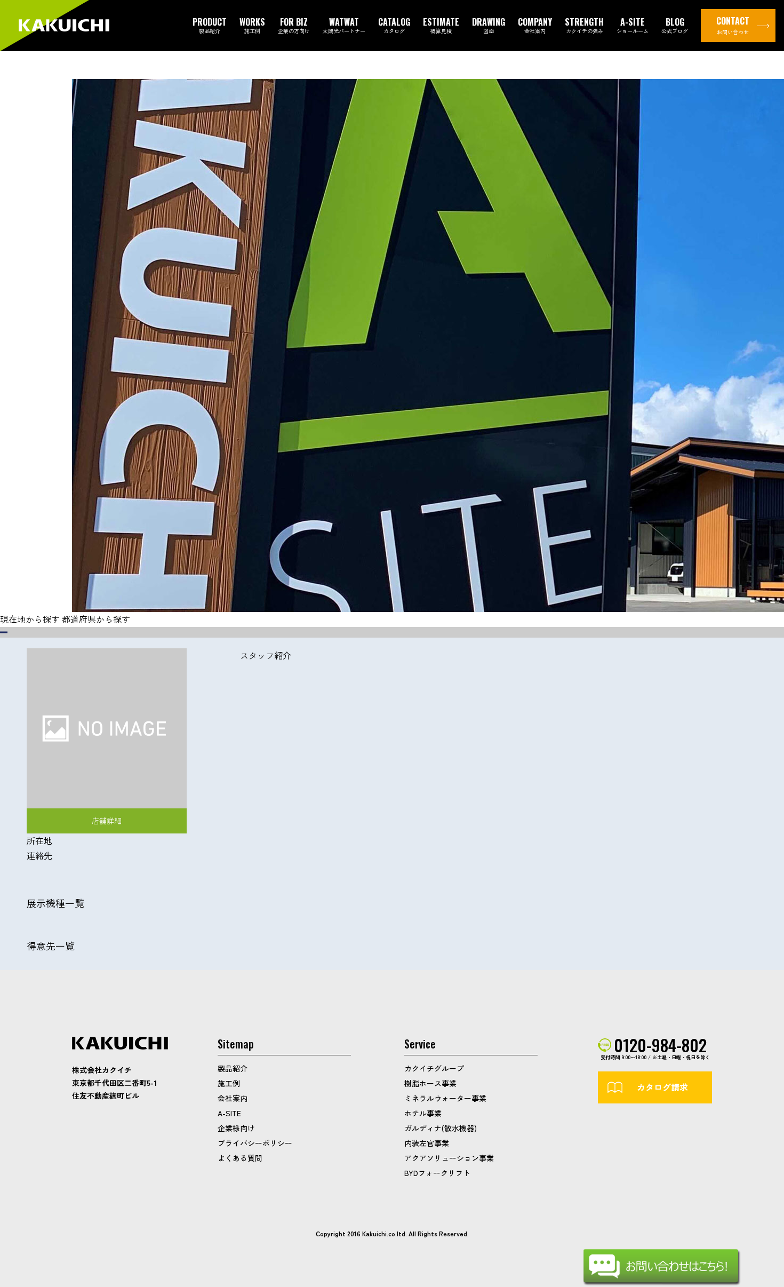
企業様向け (236, 1128)
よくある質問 (240, 1158)
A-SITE (229, 1113)
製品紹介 (232, 1068)
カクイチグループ (434, 1068)
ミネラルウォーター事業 (445, 1098)
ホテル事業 (423, 1113)
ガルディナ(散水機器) (440, 1128)
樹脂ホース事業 (430, 1083)
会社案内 (232, 1098)
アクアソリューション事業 (449, 1158)
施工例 (229, 1083)
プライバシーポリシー (255, 1143)
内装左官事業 (426, 1143)
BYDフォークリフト (437, 1172)
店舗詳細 (107, 820)
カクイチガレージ (64, 26)
